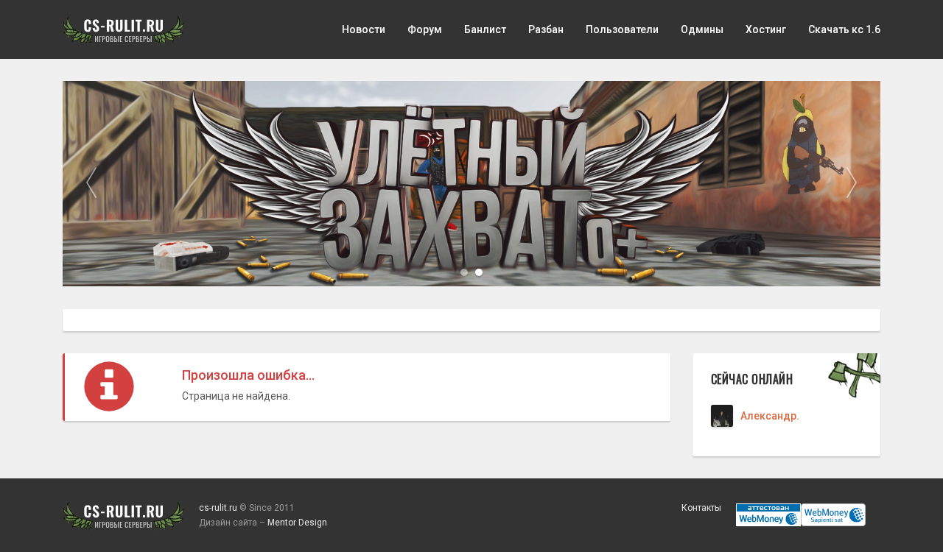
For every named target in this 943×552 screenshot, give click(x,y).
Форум (424, 29)
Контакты (701, 508)
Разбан (546, 29)
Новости (363, 29)
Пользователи (622, 29)
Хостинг (766, 29)
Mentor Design (297, 522)
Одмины (702, 29)
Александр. (769, 416)
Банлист (485, 29)
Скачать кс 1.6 (844, 29)
